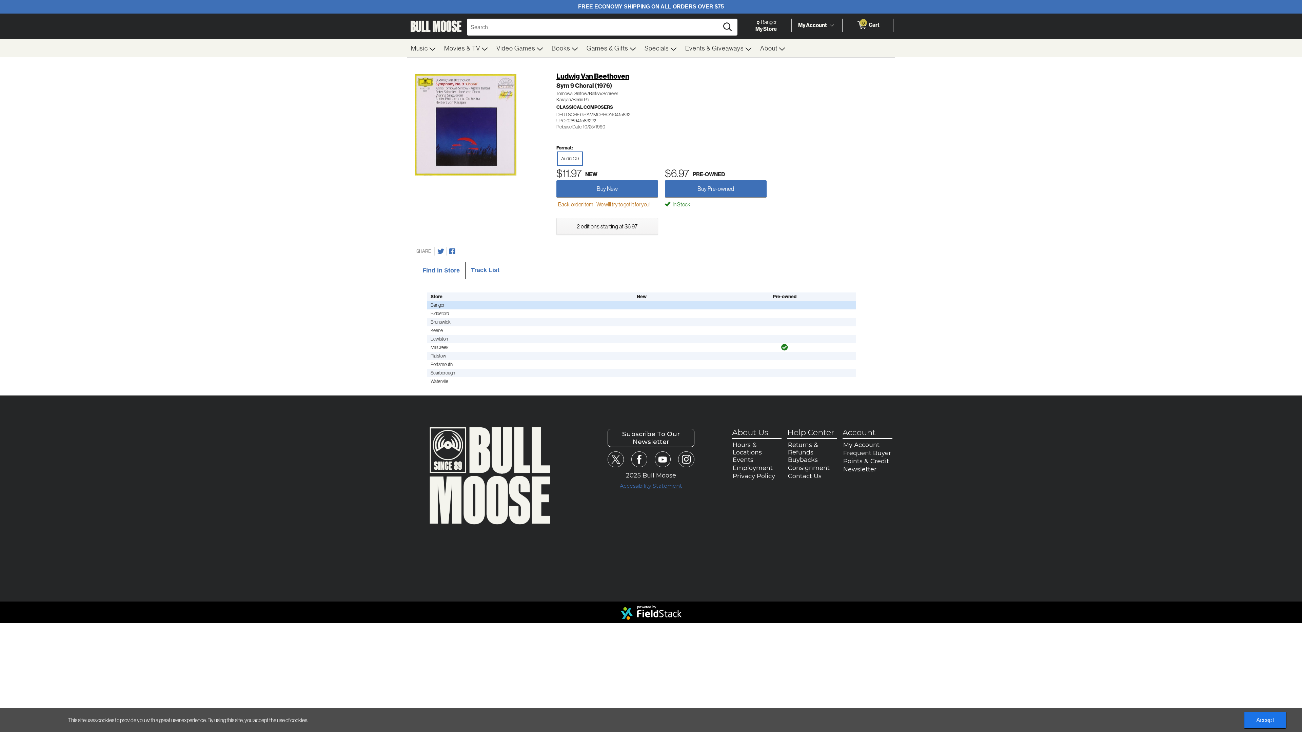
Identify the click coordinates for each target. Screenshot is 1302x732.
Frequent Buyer (867, 453)
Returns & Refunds (803, 448)
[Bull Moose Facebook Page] (639, 459)
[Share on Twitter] (440, 251)
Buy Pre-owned (715, 188)
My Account (812, 25)
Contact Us (805, 476)
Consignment (809, 468)
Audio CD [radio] (570, 159)
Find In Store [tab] (441, 270)
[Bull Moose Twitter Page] (615, 459)
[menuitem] (423, 48)
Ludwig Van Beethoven (592, 76)
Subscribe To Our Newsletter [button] (651, 438)
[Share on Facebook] (452, 251)
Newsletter (859, 469)
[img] (784, 347)
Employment (753, 468)
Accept (1265, 720)
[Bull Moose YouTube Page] (662, 459)
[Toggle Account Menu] (832, 25)
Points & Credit (866, 461)
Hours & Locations (747, 448)
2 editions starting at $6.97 (607, 226)
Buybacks (803, 460)
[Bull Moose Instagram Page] (686, 459)
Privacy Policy (754, 476)
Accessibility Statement (651, 486)
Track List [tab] (485, 270)
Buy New (607, 188)
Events (743, 460)
